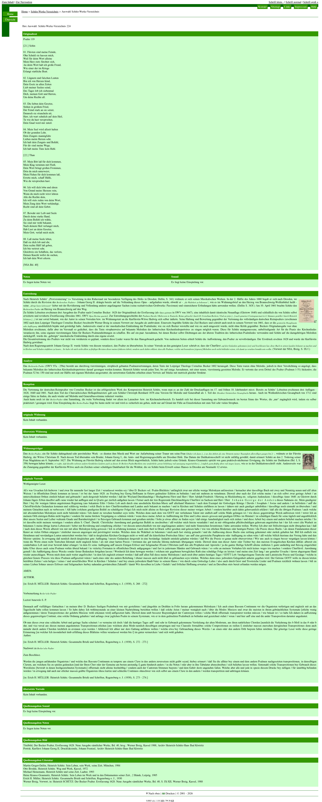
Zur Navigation (24, 2)
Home (10, 14)
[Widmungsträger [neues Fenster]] (309, 468)
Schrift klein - (276, 2)
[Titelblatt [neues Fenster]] (307, 321)
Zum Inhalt (8, 2)
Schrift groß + (310, 2)
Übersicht (10, 19)
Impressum (301, 7)
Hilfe (313, 7)
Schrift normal (293, 2)
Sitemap (275, 7)
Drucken (170, 793)
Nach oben (154, 793)
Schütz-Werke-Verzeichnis (45, 11)
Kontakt (262, 7)
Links (287, 7)
